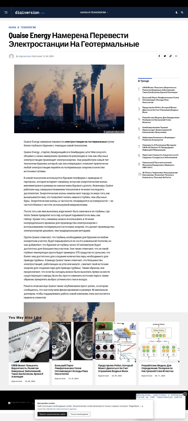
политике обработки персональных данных (57, 409)
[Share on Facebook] (159, 56)
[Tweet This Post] (164, 56)
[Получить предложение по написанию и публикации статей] (160, 406)
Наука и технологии (93, 12)
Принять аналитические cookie (52, 414)
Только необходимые (79, 414)
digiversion (25, 56)
